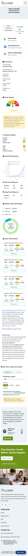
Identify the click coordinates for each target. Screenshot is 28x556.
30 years (5, 388)
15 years (12, 385)
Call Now (8, 438)
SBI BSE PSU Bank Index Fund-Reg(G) (14, 260)
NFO (2, 519)
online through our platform (9, 326)
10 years (5, 385)
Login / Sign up (5, 525)
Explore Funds (5, 516)
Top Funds (3, 522)
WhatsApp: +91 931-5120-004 (11, 537)
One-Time (17, 372)
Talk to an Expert (11, 429)
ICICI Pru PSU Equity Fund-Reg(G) (13, 276)
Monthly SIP (8, 372)
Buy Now (14, 254)
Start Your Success (9, 464)
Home (2, 512)
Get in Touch (7, 458)
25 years (18, 385)
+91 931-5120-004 (8, 533)
